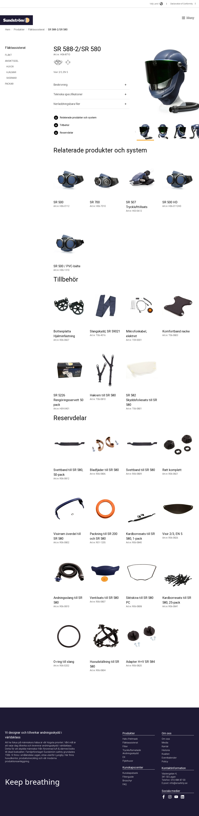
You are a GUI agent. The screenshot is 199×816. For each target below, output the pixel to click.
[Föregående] (135, 131)
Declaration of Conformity (181, 4)
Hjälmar (11, 72)
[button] (91, 117)
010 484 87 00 (178, 780)
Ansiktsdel (12, 61)
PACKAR (9, 83)
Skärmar (11, 78)
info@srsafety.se (179, 783)
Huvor (10, 66)
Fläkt (8, 55)
